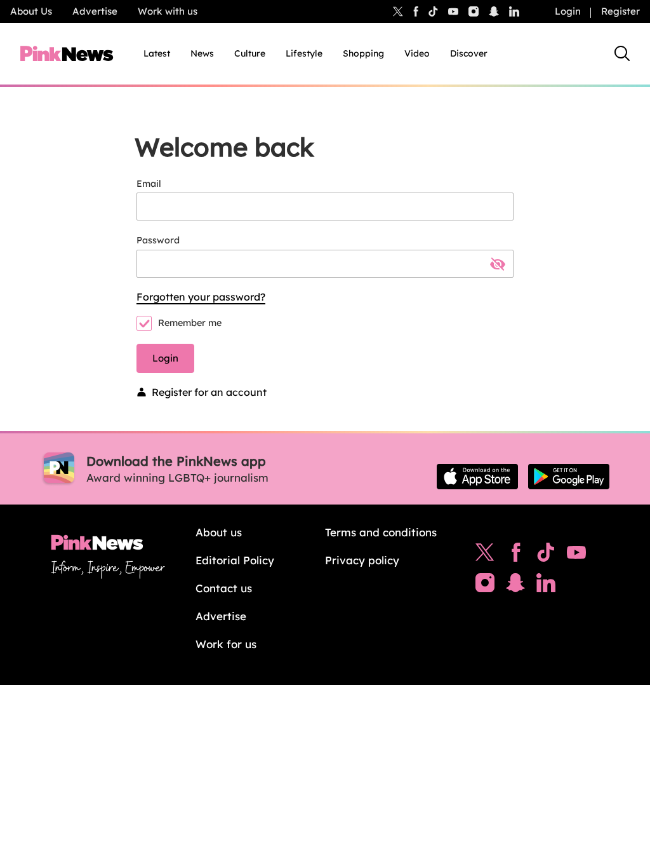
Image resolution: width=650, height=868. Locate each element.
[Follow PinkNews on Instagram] (485, 586)
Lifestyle (304, 53)
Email (148, 183)
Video (417, 53)
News (202, 53)
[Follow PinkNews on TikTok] (546, 555)
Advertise (94, 11)
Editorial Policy (235, 560)
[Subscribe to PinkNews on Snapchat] (515, 586)
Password (158, 240)
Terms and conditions (381, 532)
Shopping (363, 53)
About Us (31, 11)
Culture (249, 53)
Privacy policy (362, 560)
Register (620, 11)
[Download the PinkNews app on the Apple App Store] (477, 476)
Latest (156, 53)
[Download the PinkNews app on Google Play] (568, 476)
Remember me (190, 323)
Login (568, 11)
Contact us (224, 588)
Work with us (167, 11)
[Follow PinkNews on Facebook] (516, 555)
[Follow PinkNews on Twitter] (485, 555)
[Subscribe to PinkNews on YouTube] (576, 555)
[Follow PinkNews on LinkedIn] (514, 11)
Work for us (226, 644)
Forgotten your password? (200, 296)
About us (219, 532)
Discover (469, 53)
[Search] (622, 53)
